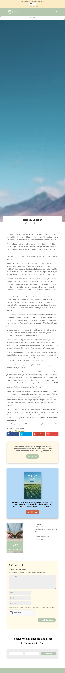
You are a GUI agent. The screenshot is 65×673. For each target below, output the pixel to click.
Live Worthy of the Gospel (41, 527)
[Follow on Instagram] (34, 6)
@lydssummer (20, 431)
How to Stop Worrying (40, 539)
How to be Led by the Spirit (41, 536)
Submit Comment (47, 620)
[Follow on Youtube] (37, 6)
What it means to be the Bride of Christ (44, 534)
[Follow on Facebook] (28, 6)
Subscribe (32, 3)
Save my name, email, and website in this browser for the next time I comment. (33, 607)
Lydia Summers (29, 223)
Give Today (32, 456)
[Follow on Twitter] (31, 6)
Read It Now (32, 512)
